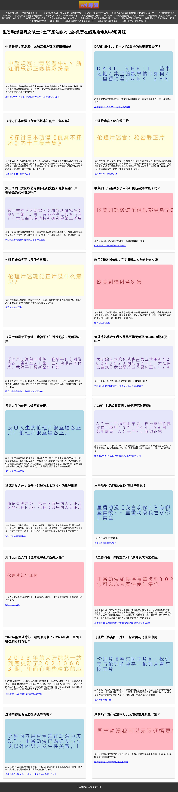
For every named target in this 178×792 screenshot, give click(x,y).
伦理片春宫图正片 (102, 700)
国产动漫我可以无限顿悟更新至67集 (111, 762)
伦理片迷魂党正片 (13, 307)
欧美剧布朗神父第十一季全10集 (44, 21)
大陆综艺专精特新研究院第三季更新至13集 (25, 240)
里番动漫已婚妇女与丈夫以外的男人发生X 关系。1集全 (30, 774)
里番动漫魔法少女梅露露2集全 (130, 15)
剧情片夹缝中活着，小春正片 (62, 18)
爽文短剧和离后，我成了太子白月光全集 (62, 13)
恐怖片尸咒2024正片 (131, 18)
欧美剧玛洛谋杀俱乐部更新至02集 (110, 245)
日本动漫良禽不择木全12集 (18, 174)
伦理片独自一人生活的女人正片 (159, 18)
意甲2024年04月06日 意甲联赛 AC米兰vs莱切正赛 (117, 456)
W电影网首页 (12, 13)
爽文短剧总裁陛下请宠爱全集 (28, 15)
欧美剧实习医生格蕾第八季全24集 (62, 15)
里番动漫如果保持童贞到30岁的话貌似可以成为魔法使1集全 (122, 623)
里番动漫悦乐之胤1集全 (159, 15)
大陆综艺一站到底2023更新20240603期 (23, 694)
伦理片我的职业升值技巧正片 (135, 21)
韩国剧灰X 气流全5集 (35, 18)
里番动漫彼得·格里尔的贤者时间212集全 (99, 18)
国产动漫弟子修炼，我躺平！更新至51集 (24, 391)
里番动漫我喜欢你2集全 (105, 543)
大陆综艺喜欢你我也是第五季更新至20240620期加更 (118, 386)
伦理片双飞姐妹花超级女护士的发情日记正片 (133, 13)
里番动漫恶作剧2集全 (108, 21)
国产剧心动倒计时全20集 (96, 13)
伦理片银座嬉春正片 (14, 471)
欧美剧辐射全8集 (102, 323)
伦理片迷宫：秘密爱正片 (105, 174)
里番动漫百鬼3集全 (31, 13)
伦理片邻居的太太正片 (15, 536)
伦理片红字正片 (12, 605)
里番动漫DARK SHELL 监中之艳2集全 (112, 107)
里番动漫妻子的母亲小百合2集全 (96, 15)
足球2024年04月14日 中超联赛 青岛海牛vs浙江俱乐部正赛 (32, 97)
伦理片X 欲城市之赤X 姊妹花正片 (78, 21)
